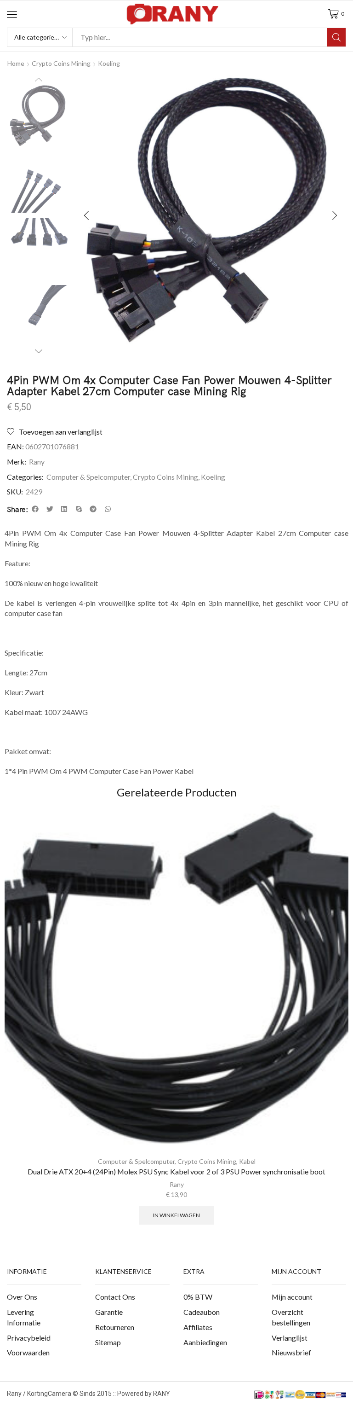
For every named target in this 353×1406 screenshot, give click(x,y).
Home (15, 63)
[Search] (336, 37)
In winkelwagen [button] (176, 1215)
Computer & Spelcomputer (88, 476)
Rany (37, 461)
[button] (12, 14)
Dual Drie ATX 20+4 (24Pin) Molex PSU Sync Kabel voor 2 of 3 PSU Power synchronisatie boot (176, 1171)
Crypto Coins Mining (61, 63)
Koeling (109, 63)
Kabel (247, 1161)
